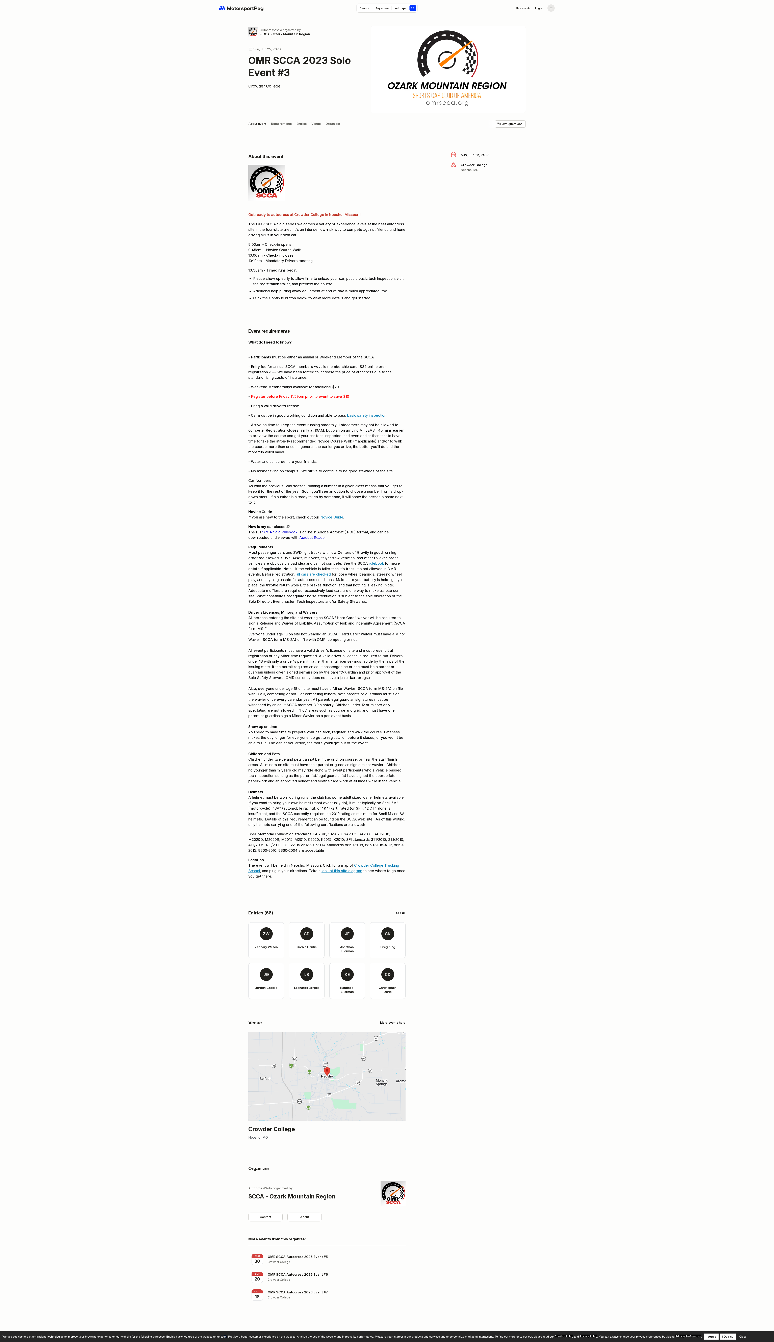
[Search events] (413, 8)
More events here (393, 1022)
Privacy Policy (588, 1336)
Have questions (511, 124)
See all (401, 912)
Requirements (281, 124)
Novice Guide (331, 517)
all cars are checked (313, 574)
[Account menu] (551, 8)
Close (743, 1336)
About (304, 1217)
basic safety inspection (366, 415)
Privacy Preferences (688, 1336)
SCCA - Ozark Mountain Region (285, 34)
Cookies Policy (564, 1336)
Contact (265, 1217)
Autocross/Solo (271, 30)
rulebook (376, 563)
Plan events (523, 8)
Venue (316, 124)
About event (257, 124)
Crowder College (264, 86)
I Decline (727, 1336)
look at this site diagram (341, 871)
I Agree (711, 1336)
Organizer (333, 124)
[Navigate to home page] (241, 8)
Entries (301, 124)
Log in (539, 8)
